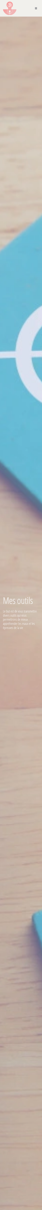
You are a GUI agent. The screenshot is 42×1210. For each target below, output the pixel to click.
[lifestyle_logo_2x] (10, 2)
